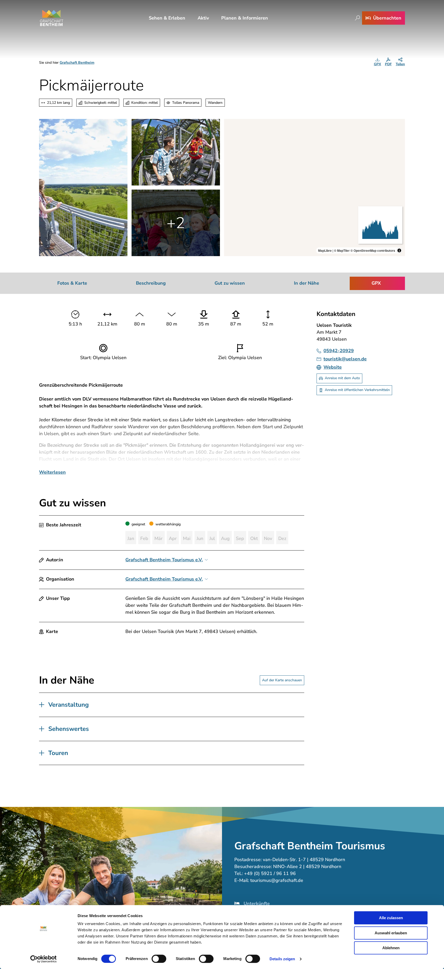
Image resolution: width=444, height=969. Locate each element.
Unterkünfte (257, 903)
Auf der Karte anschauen (282, 680)
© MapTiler (342, 250)
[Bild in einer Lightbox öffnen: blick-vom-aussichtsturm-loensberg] (83, 187)
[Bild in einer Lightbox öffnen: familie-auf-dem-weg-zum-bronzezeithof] (176, 223)
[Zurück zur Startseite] (51, 18)
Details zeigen (282, 959)
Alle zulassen (391, 918)
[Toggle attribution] (399, 250)
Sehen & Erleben (167, 18)
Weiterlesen (52, 472)
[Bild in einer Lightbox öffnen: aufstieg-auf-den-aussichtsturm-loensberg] (176, 152)
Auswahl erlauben (391, 933)
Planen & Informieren (244, 18)
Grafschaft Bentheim (77, 62)
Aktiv (203, 18)
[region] (314, 187)
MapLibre (325, 250)
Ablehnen (391, 948)
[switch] (159, 959)
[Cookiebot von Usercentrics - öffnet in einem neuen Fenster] (43, 959)
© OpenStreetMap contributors (372, 250)
